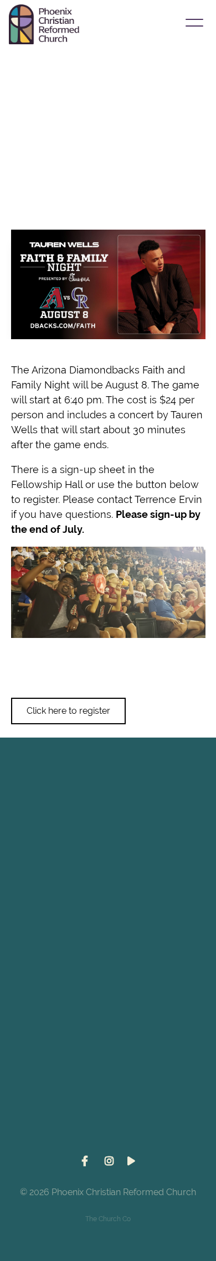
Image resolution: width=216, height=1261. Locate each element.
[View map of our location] (108, 986)
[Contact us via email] (108, 799)
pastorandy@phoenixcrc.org (108, 861)
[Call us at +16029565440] (108, 892)
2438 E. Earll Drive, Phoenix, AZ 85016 (108, 1048)
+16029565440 (108, 954)
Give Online (108, 1142)
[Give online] (108, 1080)
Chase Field (54, 194)
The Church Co (108, 1219)
